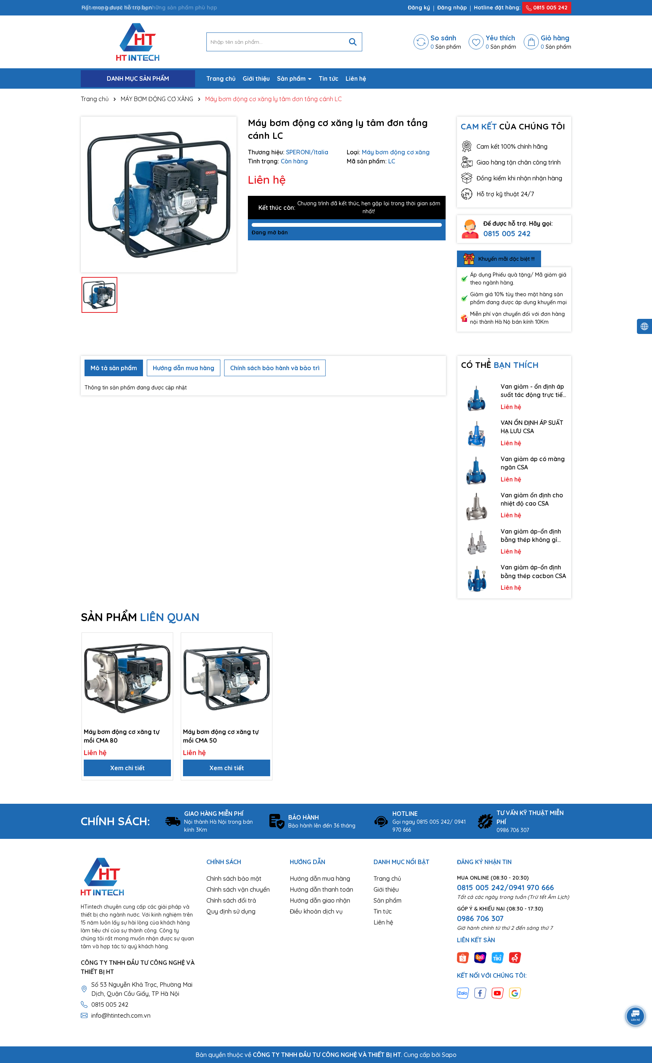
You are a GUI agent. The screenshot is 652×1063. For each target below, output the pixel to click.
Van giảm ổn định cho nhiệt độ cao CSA (532, 499)
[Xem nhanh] (164, 667)
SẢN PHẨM (140, 617)
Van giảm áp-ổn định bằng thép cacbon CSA (533, 571)
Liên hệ (356, 78)
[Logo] (137, 41)
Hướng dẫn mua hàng (320, 878)
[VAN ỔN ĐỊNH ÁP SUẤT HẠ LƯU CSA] (477, 434)
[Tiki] (498, 957)
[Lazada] (480, 957)
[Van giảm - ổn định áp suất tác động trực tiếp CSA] (477, 398)
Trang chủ (220, 78)
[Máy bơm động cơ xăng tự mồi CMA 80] (127, 678)
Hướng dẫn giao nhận (320, 900)
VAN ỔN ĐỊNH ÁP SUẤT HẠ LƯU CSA (532, 427)
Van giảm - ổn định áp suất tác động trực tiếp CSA (533, 391)
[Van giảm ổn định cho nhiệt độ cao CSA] (477, 506)
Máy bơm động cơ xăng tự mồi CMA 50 (220, 736)
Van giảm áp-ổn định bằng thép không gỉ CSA (531, 536)
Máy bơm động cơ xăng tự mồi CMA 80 (121, 736)
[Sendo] (515, 957)
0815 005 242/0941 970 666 (505, 887)
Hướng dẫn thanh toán (321, 889)
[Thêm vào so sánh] (164, 654)
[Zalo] (463, 992)
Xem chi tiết (127, 768)
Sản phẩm (292, 78)
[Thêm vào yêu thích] (164, 641)
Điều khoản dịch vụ (316, 911)
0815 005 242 (549, 7)
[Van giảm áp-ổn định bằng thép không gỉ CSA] (477, 542)
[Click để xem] (159, 194)
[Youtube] (498, 992)
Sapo (449, 1054)
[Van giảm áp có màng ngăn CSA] (477, 470)
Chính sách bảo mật (233, 878)
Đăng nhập (452, 7)
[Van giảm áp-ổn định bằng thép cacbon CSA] (477, 578)
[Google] (515, 992)
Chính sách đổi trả (231, 900)
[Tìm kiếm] (352, 41)
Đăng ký (419, 7)
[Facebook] (480, 992)
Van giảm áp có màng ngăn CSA (533, 463)
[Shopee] (463, 957)
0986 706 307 (480, 918)
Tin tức (328, 78)
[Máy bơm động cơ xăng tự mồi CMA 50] (226, 678)
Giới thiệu (256, 78)
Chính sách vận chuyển (238, 889)
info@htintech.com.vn (121, 1015)
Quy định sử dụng (230, 911)
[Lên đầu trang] (635, 995)
